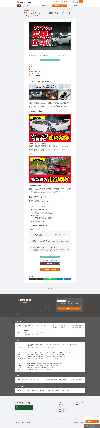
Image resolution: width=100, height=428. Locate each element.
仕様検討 (28, 344)
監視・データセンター (64, 352)
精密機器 (31, 379)
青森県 (29, 325)
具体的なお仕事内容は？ (36, 71)
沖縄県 (66, 331)
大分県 (76, 329)
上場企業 (67, 390)
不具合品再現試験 (63, 356)
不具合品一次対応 (56, 356)
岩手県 (33, 325)
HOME (19, 5)
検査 (48, 367)
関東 (17, 328)
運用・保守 (42, 352)
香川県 (76, 327)
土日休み (63, 390)
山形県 (44, 325)
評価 (48, 363)
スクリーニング (56, 363)
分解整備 (38, 360)
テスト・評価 (62, 349)
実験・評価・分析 (42, 358)
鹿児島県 (61, 331)
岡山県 (65, 327)
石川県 (33, 332)
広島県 (69, 327)
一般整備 (34, 360)
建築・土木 (19, 365)
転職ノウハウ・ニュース (59, 5)
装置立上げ (54, 358)
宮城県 (37, 325)
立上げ (41, 354)
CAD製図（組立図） (56, 344)
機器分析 (44, 363)
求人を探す (29, 5)
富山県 (29, 332)
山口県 (73, 327)
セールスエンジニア (30, 352)
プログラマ (56, 349)
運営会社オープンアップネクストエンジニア (41, 418)
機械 (17, 344)
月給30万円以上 (19, 390)
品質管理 (42, 356)
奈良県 (76, 325)
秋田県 (40, 325)
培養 (51, 363)
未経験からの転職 (75, 5)
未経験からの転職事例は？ (36, 75)
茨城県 (25, 328)
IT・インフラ (19, 352)
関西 (53, 325)
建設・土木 (79, 379)
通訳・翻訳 (29, 369)
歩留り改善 (59, 354)
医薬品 (64, 379)
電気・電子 (19, 347)
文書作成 (47, 369)
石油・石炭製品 (73, 379)
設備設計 (32, 354)
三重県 (37, 334)
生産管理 (45, 354)
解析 (71, 344)
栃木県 (29, 328)
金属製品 (60, 379)
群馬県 (33, 328)
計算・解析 (47, 365)
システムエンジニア (49, 349)
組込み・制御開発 (30, 349)
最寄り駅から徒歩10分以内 (36, 390)
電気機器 (26, 379)
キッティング (48, 352)
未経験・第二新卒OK (51, 390)
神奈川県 (26, 330)
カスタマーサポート (55, 352)
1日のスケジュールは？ (35, 73)
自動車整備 (19, 361)
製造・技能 (19, 367)
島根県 (61, 327)
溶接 (42, 367)
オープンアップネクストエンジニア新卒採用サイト (58, 418)
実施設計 (37, 365)
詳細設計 (37, 344)
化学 (68, 379)
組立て (32, 367)
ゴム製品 (40, 379)
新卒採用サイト (57, 1)
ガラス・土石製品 (47, 379)
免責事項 (28, 422)
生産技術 (18, 354)
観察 (61, 363)
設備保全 (63, 354)
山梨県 (40, 332)
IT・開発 (18, 350)
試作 (45, 347)
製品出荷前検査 (48, 356)
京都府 (65, 325)
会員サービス (44, 5)
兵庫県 (73, 325)
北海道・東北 (19, 325)
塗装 (45, 367)
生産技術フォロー (30, 345)
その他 (18, 369)
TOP (60, 402)
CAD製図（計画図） (48, 344)
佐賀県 (65, 329)
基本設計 (32, 344)
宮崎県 (80, 329)
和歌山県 (80, 325)
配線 (36, 367)
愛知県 (33, 334)
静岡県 (29, 334)
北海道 (25, 325)
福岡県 (61, 329)
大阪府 (69, 325)
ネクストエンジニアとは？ (63, 1)
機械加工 (28, 367)
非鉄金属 (55, 379)
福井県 (37, 332)
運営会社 (69, 1)
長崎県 (69, 329)
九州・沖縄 (55, 329)
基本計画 (28, 365)
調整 (39, 367)
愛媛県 (80, 327)
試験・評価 (75, 344)
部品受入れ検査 (29, 356)
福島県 (25, 326)
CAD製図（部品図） (65, 344)
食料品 (18, 380)
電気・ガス (22, 380)
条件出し (32, 358)
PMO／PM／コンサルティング (39, 349)
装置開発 (28, 358)
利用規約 (23, 422)
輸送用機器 (19, 379)
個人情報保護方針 (17, 422)
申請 (54, 365)
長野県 (44, 332)
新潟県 (25, 332)
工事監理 (57, 365)
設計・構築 (37, 352)
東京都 (44, 328)
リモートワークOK (27, 390)
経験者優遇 (44, 390)
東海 (17, 334)
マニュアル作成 (41, 369)
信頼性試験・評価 (37, 356)
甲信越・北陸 (19, 332)
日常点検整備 (29, 360)
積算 (51, 365)
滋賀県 (61, 325)
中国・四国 (55, 327)
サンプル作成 (39, 363)
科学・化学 (19, 363)
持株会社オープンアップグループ (76, 418)
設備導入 (37, 354)
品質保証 (18, 356)
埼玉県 (37, 328)
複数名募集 (58, 390)
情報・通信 (36, 379)
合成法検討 (33, 363)
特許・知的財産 (35, 369)
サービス (27, 380)
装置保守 (58, 358)
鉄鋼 (52, 379)
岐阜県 (25, 334)
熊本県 (73, 329)
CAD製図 (41, 344)
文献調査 (28, 363)
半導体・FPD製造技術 (21, 358)
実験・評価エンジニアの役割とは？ (38, 69)
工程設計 (28, 354)
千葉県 (40, 328)
